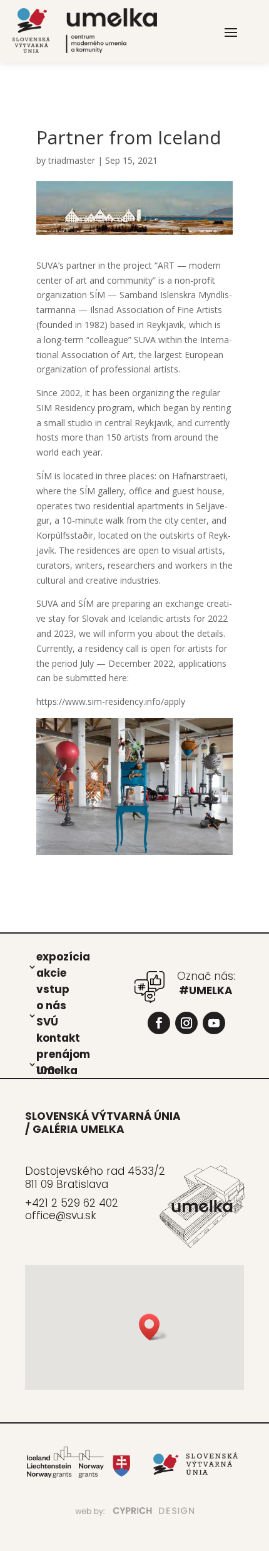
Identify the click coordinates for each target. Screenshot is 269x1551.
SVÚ (47, 1021)
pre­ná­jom (63, 1053)
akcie (51, 972)
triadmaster (71, 160)
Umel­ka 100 (57, 1069)
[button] (153, 1327)
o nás (51, 1004)
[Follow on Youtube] (214, 1023)
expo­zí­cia (63, 956)
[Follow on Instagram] (186, 1023)
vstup (52, 988)
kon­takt (58, 1037)
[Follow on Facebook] (159, 1023)
